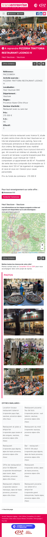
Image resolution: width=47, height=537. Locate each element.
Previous (3, 31)
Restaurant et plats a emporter (12, 434)
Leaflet (19, 252)
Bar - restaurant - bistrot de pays (34, 453)
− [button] (42, 248)
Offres (24, 516)
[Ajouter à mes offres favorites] (35, 64)
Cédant (20, 13)
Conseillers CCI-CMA (33, 516)
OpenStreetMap (33, 252)
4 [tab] (28, 43)
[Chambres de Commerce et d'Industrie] (36, 5)
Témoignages (38, 518)
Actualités (30, 518)
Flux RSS (4, 521)
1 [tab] (18, 43)
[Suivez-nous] (37, 14)
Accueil (4, 516)
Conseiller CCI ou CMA (27, 266)
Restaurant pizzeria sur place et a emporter (34, 492)
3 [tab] (25, 43)
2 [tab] (22, 43)
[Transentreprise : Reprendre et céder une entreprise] (14, 5)
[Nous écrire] (44, 14)
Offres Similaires (9, 64)
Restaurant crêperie (12, 489)
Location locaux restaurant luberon (12, 413)
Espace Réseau (21, 518)
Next (43, 31)
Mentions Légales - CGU (14, 516)
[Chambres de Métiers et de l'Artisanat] (42, 5)
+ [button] (42, 244)
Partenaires (5, 518)
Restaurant (12, 451)
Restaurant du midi (33, 431)
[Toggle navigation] (3, 13)
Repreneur (12, 13)
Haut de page (8, 509)
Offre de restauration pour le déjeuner (12, 472)
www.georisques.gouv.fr (11, 212)
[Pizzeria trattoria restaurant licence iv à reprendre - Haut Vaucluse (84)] (23, 292)
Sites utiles (12, 518)
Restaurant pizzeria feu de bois (34, 414)
